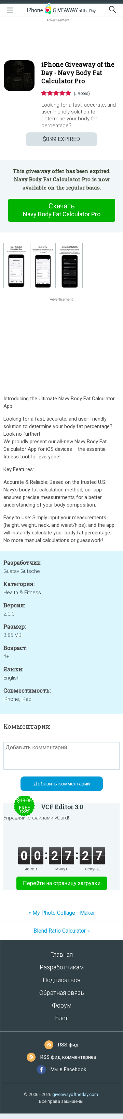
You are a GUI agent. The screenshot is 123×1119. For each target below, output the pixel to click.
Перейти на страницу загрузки (61, 883)
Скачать (61, 210)
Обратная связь (61, 992)
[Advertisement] (61, 40)
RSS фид (68, 1045)
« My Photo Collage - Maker (61, 913)
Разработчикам (62, 967)
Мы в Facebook (68, 1069)
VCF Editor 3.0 (62, 807)
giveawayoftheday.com (75, 1094)
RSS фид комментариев (68, 1057)
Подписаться (61, 980)
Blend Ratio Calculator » (61, 930)
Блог (61, 1018)
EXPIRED (61, 139)
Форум (61, 1005)
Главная (61, 954)
